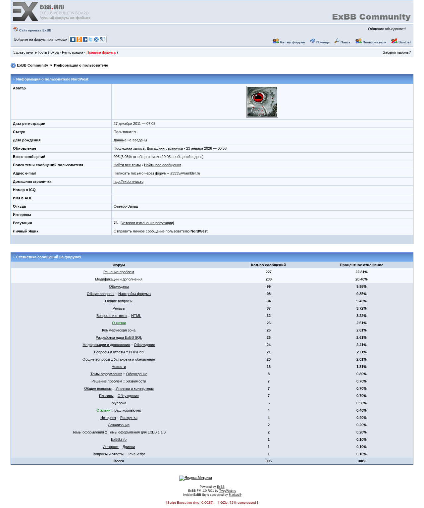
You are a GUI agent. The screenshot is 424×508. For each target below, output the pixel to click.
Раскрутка (128, 418)
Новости (119, 367)
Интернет (108, 418)
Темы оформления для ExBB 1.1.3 (137, 432)
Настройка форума (134, 294)
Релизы (119, 308)
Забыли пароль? (397, 52)
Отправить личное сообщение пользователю (161, 231)
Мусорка (119, 403)
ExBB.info (119, 439)
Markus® (235, 494)
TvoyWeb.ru (227, 490)
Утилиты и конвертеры (135, 388)
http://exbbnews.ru (128, 181)
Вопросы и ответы (111, 316)
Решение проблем (118, 272)
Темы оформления (106, 374)
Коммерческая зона (118, 330)
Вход (54, 52)
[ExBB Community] (52, 20)
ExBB (221, 486)
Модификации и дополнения (118, 279)
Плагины (106, 396)
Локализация (119, 425)
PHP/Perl (136, 352)
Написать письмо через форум (140, 173)
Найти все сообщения (162, 165)
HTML (136, 316)
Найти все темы (127, 165)
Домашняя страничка (165, 148)
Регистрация (72, 52)
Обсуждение (144, 345)
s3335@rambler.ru (185, 173)
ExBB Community (32, 65)
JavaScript (136, 454)
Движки (129, 447)
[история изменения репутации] (147, 223)
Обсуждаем (119, 286)
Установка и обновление (134, 359)
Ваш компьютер (127, 410)
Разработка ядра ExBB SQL (119, 337)
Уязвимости (136, 381)
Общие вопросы (100, 294)
